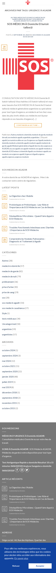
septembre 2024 (10, 355)
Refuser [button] (16, 566)
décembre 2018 (9, 392)
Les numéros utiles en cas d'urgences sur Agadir (25, 140)
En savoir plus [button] (21, 558)
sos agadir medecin (27, 149)
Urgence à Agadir (31, 154)
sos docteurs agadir (40, 151)
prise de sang (8, 292)
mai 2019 (6, 387)
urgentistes (36, 21)
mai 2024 (6, 361)
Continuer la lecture (28, 125)
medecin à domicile (26, 17)
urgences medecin (22, 157)
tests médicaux (9, 318)
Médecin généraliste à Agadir (23, 146)
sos (10, 149)
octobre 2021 (8, 366)
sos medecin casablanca (13, 308)
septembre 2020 (10, 371)
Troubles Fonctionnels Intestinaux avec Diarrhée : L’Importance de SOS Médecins (31, 228)
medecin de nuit (25, 19)
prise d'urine (7, 287)
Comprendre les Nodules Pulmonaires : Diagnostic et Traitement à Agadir (27, 240)
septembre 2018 (10, 397)
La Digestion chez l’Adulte (21, 196)
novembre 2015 (9, 403)
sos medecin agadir (15, 137)
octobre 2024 (8, 350)
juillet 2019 (7, 382)
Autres (14, 17)
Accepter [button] (40, 566)
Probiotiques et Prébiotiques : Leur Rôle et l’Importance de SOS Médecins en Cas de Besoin (31, 206)
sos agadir (16, 149)
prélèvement (8, 281)
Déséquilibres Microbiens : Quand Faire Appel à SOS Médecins (31, 217)
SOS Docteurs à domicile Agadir (21, 151)
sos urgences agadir (16, 154)
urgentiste (26, 21)
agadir (4, 140)
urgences (10, 157)
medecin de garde (39, 135)
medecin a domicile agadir (19, 143)
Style (4, 313)
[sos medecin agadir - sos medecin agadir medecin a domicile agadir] (28, 2)
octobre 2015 (8, 408)
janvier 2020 (8, 376)
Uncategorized (9, 324)
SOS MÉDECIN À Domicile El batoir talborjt (28, 25)
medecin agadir (35, 143)
